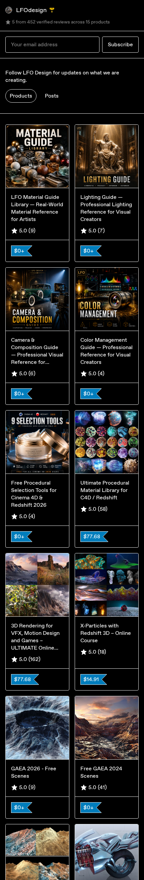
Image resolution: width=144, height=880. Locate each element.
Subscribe (120, 44)
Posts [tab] (52, 96)
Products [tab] (21, 96)
